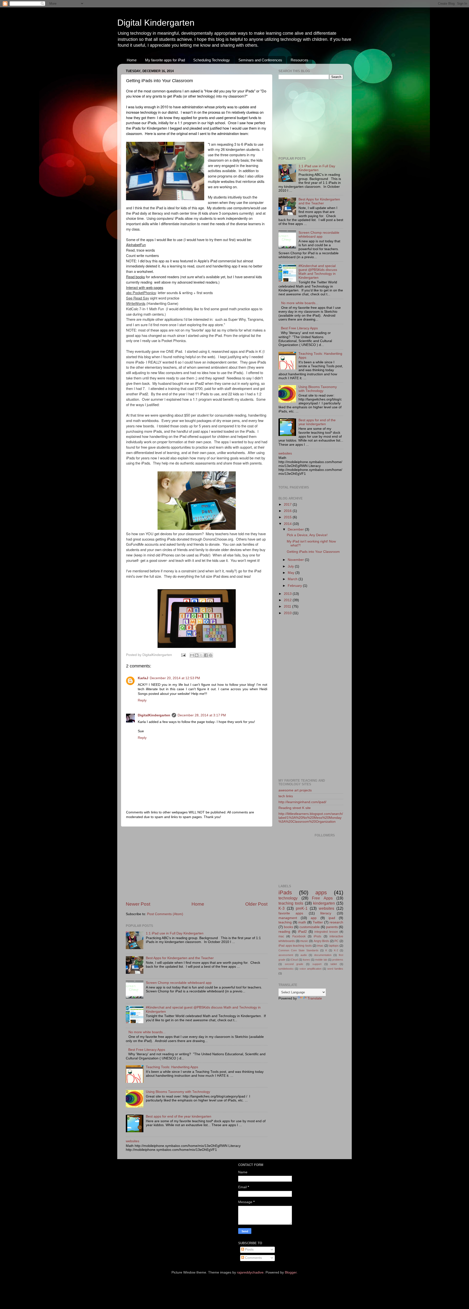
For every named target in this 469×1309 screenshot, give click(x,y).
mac (281, 936)
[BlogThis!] (196, 655)
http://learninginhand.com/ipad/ (302, 802)
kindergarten (324, 903)
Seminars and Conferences (260, 60)
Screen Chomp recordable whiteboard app (179, 983)
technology (288, 898)
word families (335, 968)
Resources (299, 60)
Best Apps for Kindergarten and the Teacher (180, 958)
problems (337, 959)
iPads (285, 892)
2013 (288, 594)
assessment (285, 955)
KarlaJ (143, 678)
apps (321, 892)
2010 (288, 613)
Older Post (256, 904)
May (291, 573)
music (304, 941)
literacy (325, 913)
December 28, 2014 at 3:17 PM (202, 715)
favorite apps (290, 913)
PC (336, 941)
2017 (288, 504)
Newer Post (138, 904)
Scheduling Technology (211, 60)
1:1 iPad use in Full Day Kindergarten (174, 933)
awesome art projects (295, 790)
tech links (285, 796)
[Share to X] (201, 655)
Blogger (291, 1272)
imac (320, 945)
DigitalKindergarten (154, 715)
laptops (334, 945)
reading (284, 931)
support (316, 964)
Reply (142, 700)
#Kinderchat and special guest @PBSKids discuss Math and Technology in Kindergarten (317, 272)
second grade (294, 964)
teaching (285, 922)
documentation (322, 955)
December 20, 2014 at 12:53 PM (175, 678)
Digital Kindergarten (155, 23)
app (314, 918)
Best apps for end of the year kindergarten (178, 1116)
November (296, 560)
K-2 (336, 950)
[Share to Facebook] (205, 655)
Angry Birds (321, 941)
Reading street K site (294, 808)
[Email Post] (183, 655)
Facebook (299, 936)
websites (132, 1141)
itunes (306, 959)
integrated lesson (326, 931)
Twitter (318, 922)
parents (332, 927)
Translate (315, 998)
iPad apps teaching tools (295, 945)
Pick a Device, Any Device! (307, 535)
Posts (249, 1249)
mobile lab (321, 959)
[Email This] (192, 655)
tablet (333, 964)
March (293, 579)
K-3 (281, 908)
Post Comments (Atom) (165, 914)
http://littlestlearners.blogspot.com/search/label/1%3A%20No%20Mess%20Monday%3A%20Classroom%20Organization (310, 817)
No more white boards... (147, 1032)
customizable (309, 927)
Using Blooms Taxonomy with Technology (178, 1092)
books (288, 927)
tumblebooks (286, 968)
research (336, 922)
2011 (288, 606)
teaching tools (290, 903)
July (291, 566)
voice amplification (310, 968)
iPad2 (302, 931)
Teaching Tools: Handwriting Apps (172, 1067)
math (302, 922)
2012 (288, 600)
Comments (253, 1258)
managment (287, 918)
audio (303, 955)
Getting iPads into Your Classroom (313, 552)
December (296, 529)
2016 (288, 511)
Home (132, 60)
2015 (288, 517)
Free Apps (322, 898)
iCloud (294, 959)
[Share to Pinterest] (210, 655)
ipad (332, 918)
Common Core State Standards (298, 950)
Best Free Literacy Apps (146, 1050)
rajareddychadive (250, 1272)
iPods (317, 936)
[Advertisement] (196, 863)
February (295, 586)
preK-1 (302, 908)
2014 (288, 524)
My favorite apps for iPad (165, 60)
